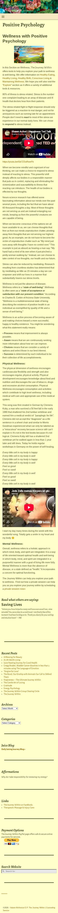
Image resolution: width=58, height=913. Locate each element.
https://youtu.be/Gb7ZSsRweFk (18, 162)
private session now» (14, 589)
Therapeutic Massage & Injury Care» (19, 808)
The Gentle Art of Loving (14, 683)
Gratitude (8, 685)
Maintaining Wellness (13, 81)
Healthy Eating (47, 75)
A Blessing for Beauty (13, 657)
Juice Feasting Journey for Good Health (20, 663)
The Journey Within (12, 694)
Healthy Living (10, 78)
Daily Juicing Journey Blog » (13, 749)
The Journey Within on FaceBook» (18, 805)
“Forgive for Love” (11, 671)
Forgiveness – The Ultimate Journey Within (22, 680)
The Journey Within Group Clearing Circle (21, 691)
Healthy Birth (24, 78)
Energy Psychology (12, 688)
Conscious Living (40, 78)
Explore (7, 85)
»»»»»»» (4, 893)
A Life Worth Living (12, 660)
